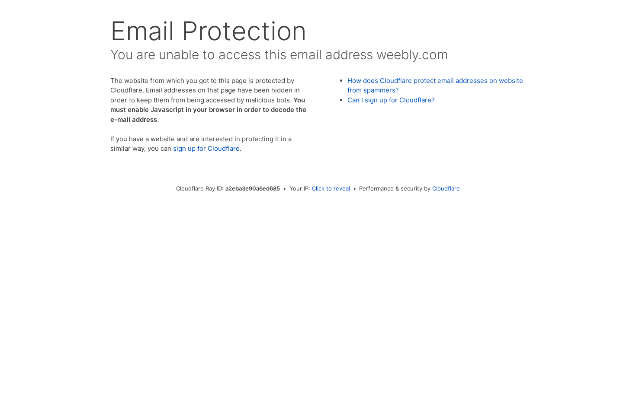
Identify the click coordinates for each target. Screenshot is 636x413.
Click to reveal (331, 188)
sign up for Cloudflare (206, 148)
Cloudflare (446, 188)
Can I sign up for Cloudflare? (391, 100)
